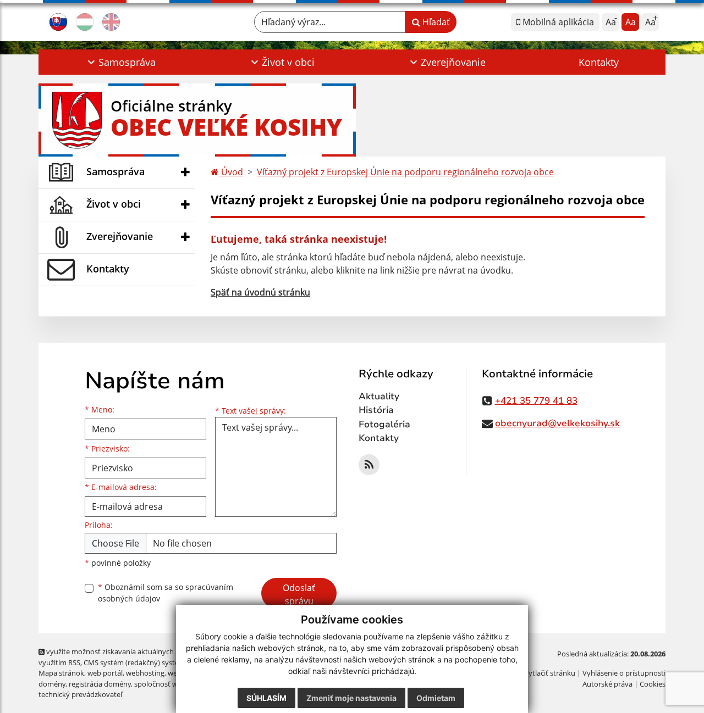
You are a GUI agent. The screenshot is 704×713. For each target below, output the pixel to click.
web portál (105, 673)
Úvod (231, 172)
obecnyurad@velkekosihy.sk (557, 423)
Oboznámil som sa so (165, 593)
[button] (120, 62)
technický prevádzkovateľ (80, 694)
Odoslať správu (299, 594)
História (376, 410)
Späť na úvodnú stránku (260, 292)
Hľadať (435, 22)
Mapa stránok (61, 673)
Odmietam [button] (435, 698)
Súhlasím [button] (266, 698)
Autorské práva (607, 684)
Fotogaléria (384, 424)
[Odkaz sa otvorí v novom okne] (369, 464)
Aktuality (379, 396)
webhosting (145, 673)
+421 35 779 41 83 (536, 400)
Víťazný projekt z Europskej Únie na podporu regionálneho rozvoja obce (405, 172)
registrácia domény (100, 684)
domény (51, 684)
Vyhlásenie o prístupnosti (624, 673)
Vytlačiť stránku (549, 673)
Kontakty (599, 62)
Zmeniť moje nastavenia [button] (351, 698)
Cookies (653, 684)
